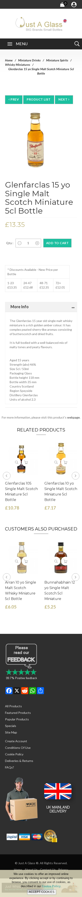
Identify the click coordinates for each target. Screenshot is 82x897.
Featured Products (18, 712)
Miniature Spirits (57, 60)
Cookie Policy (14, 754)
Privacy (63, 869)
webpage (73, 417)
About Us (31, 869)
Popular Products (17, 719)
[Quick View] (16, 462)
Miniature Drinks (29, 60)
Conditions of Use (18, 747)
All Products (13, 706)
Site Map (11, 732)
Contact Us (48, 869)
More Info (19, 306)
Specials (10, 726)
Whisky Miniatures (17, 64)
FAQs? (9, 767)
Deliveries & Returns (19, 761)
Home (9, 60)
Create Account (16, 741)
